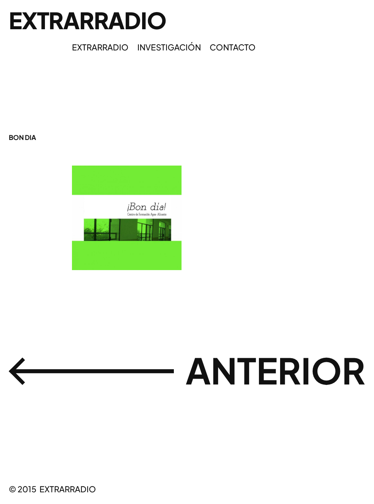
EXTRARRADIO (87, 20)
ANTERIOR (275, 370)
